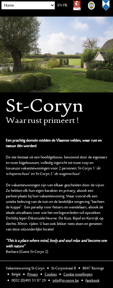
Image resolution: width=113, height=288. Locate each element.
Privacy (32, 274)
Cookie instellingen (77, 274)
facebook (92, 281)
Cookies (51, 274)
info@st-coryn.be (65, 281)
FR (65, 5)
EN (59, 5)
